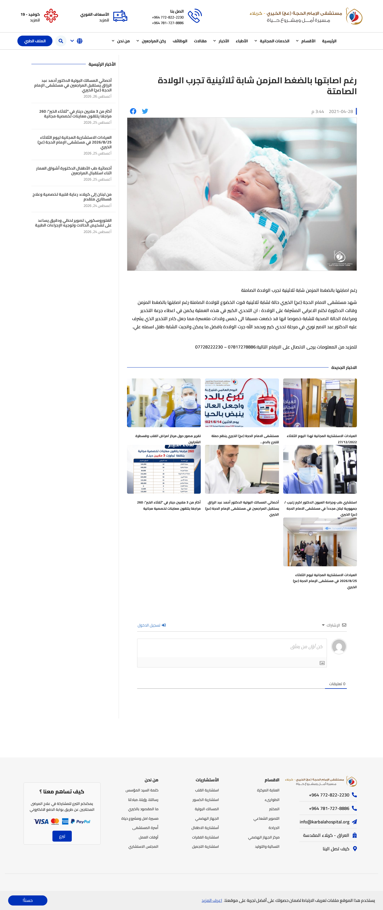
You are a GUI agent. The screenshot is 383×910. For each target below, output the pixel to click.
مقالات (200, 41)
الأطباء (242, 41)
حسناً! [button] (28, 900)
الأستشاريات (207, 780)
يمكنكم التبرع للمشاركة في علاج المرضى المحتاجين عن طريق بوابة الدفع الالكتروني (62, 806)
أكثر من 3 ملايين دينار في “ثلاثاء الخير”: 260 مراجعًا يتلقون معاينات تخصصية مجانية (169, 505)
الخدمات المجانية (274, 41)
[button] (60, 41)
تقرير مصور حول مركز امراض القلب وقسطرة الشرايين (168, 439)
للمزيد (104, 20)
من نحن (123, 41)
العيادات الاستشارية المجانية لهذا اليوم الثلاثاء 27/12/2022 (322, 439)
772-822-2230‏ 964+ (168, 17)
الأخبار (224, 41)
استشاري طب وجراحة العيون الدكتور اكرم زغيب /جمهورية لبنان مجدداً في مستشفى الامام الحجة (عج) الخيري (320, 508)
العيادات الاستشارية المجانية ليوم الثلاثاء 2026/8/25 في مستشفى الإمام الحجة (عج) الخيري (325, 581)
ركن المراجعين (154, 41)
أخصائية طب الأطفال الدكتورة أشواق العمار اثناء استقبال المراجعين (74, 171)
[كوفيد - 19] (51, 16)
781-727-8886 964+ (168, 22)
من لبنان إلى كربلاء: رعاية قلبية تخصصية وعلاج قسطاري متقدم (72, 197)
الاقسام (272, 780)
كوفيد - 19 (30, 14)
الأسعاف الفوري (94, 14)
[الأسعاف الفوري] (120, 16)
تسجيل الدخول (149, 625)
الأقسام (308, 41)
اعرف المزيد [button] (212, 900)
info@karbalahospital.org (324, 821)
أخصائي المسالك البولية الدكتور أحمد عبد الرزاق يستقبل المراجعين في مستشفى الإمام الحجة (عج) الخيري (242, 508)
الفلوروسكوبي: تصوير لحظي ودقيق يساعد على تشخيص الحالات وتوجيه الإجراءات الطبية (73, 223)
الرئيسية (329, 41)
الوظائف (180, 41)
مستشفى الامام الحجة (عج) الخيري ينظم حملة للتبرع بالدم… (245, 439)
